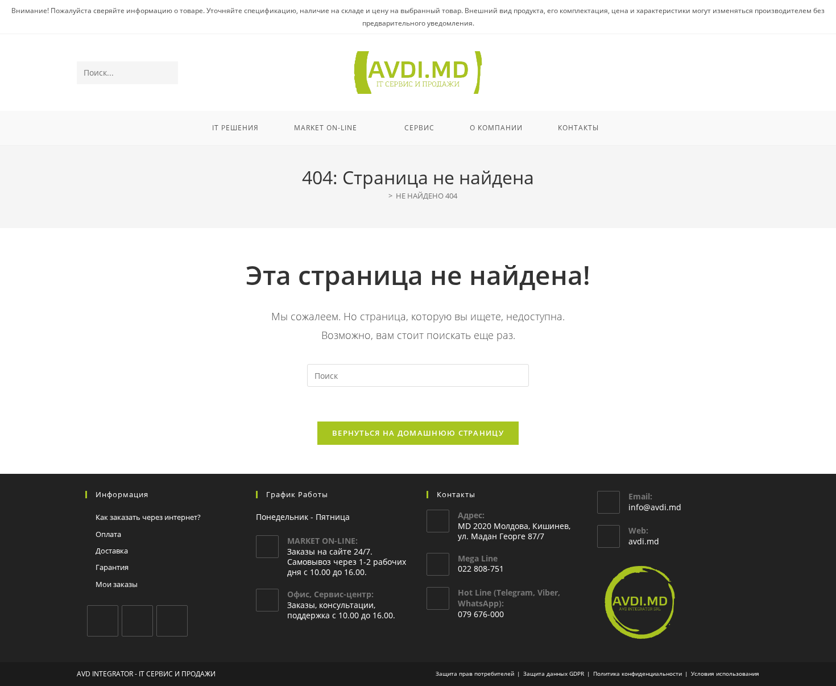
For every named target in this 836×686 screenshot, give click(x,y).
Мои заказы (117, 584)
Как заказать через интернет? (148, 517)
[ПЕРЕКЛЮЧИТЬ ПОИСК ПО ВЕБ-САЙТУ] (631, 128)
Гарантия (112, 567)
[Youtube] (172, 621)
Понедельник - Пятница (303, 516)
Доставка (112, 551)
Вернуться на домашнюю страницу (418, 433)
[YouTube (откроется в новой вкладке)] (736, 73)
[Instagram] (137, 621)
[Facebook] (102, 621)
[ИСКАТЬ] (167, 72)
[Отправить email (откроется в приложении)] (751, 73)
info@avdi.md (654, 507)
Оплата (108, 534)
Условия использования (725, 673)
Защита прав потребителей (475, 673)
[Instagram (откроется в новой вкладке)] (721, 73)
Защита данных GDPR (553, 673)
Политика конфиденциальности (637, 673)
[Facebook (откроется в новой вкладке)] (705, 73)
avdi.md (643, 541)
